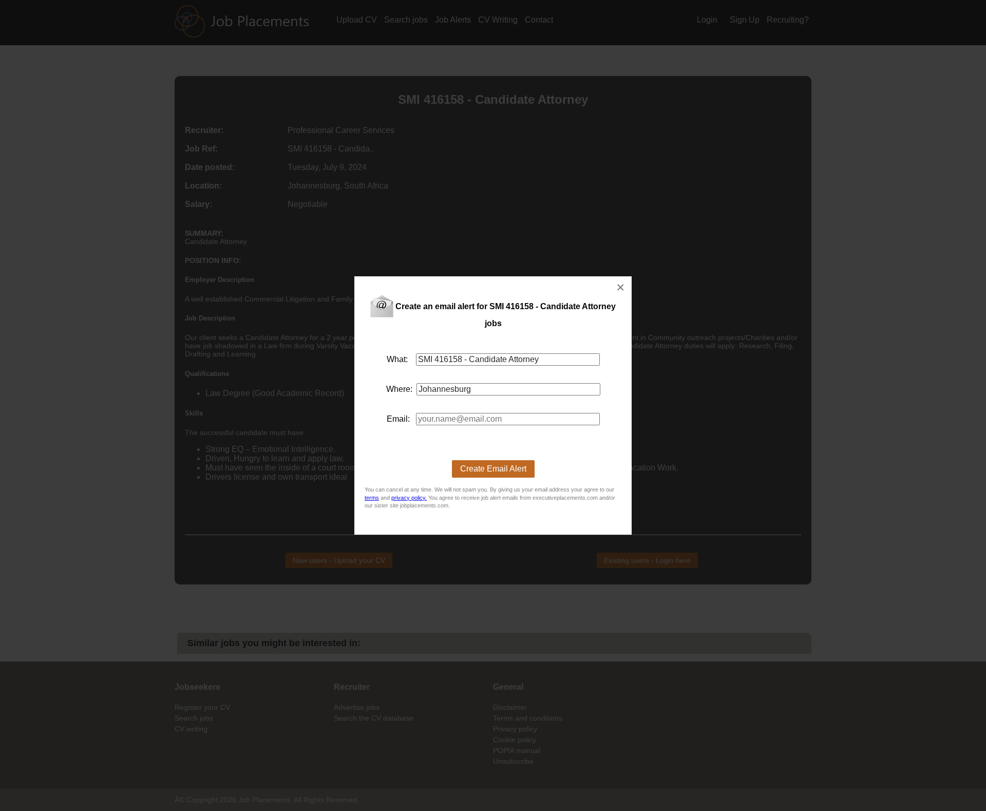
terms (372, 498)
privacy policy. (409, 498)
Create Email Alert (493, 468)
